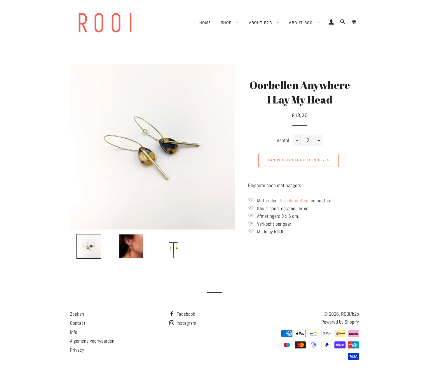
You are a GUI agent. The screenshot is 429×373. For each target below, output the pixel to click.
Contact (78, 323)
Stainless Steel (295, 200)
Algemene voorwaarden (92, 341)
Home (205, 23)
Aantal (283, 140)
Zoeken (77, 314)
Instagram (185, 323)
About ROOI (302, 23)
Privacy (77, 350)
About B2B (261, 23)
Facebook (185, 314)
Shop (227, 23)
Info (73, 332)
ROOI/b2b (350, 314)
